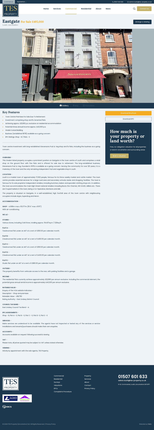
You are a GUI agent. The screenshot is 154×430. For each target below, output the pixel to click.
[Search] (135, 9)
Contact (87, 385)
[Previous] (24, 65)
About (86, 382)
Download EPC (128, 119)
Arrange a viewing (142, 22)
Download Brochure (128, 113)
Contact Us (144, 9)
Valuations (58, 385)
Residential (58, 379)
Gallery (65, 105)
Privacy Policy (89, 388)
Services (87, 379)
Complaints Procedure (63, 391)
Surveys (57, 382)
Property (87, 376)
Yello (150, 424)
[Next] (130, 65)
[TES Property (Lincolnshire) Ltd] (10, 10)
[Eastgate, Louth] (77, 65)
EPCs (56, 388)
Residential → (21, 2)
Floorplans (89, 105)
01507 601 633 (132, 377)
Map (76, 105)
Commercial (8, 2)
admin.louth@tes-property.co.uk (132, 380)
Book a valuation (119, 156)
